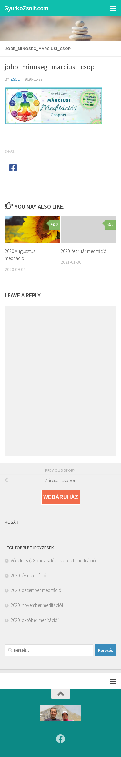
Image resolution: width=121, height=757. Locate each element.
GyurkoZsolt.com (26, 8)
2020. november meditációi (37, 605)
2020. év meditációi (29, 575)
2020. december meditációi (36, 590)
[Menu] (113, 8)
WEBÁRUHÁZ (60, 497)
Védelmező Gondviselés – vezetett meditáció (53, 560)
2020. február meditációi (84, 251)
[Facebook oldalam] (60, 738)
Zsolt (15, 79)
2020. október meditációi (35, 620)
